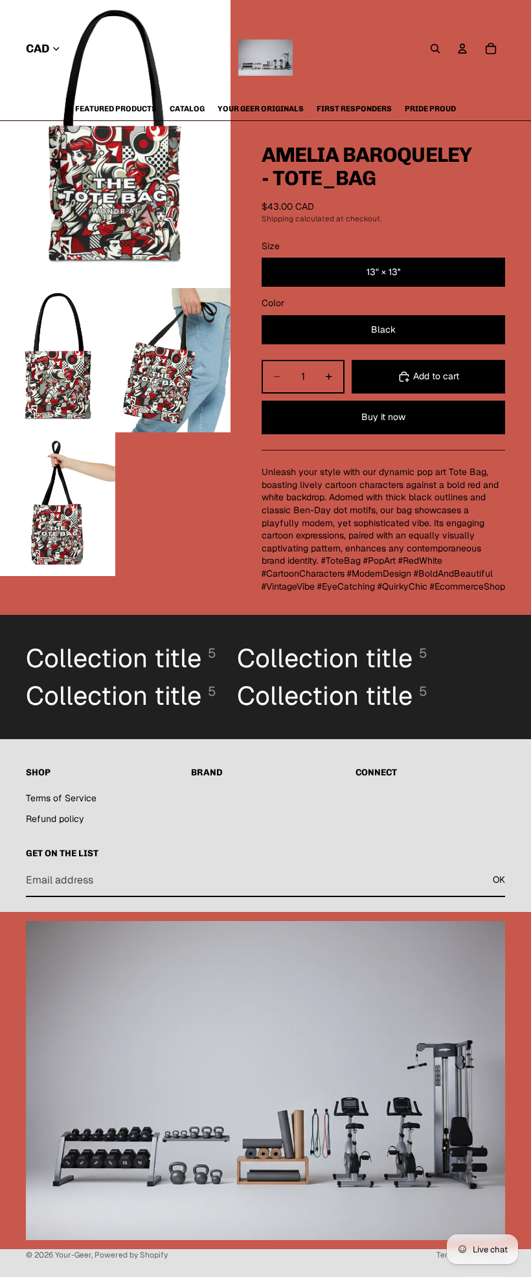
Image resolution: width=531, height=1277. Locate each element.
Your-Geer (73, 1255)
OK (499, 879)
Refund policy (55, 819)
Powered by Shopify (131, 1255)
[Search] (435, 48)
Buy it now (383, 417)
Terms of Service (61, 798)
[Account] (462, 48)
